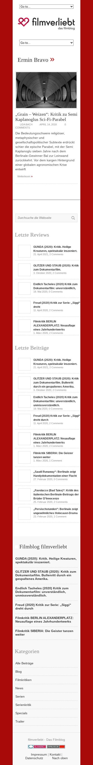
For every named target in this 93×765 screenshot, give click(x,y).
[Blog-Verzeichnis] (37, 747)
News (19, 688)
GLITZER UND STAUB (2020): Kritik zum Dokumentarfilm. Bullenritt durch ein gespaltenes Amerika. (56, 382)
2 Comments (56, 254)
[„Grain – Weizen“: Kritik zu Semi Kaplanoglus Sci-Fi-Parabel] (46, 110)
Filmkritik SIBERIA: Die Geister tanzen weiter (44, 632)
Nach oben (60, 758)
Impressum (39, 754)
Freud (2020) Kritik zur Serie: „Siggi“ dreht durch (43, 606)
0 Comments (56, 291)
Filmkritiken (23, 680)
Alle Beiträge (24, 663)
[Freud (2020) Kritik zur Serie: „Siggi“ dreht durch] (24, 312)
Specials (21, 713)
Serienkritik (23, 705)
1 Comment (55, 460)
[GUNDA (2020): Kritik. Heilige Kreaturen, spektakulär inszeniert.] (24, 256)
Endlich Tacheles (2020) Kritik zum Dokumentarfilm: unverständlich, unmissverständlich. (55, 401)
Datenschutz (34, 758)
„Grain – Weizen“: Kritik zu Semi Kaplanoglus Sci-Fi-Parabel (46, 117)
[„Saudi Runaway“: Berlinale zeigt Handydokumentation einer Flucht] (24, 481)
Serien (20, 696)
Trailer (19, 721)
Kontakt (55, 754)
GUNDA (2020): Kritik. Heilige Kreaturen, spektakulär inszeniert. (46, 560)
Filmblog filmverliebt (43, 547)
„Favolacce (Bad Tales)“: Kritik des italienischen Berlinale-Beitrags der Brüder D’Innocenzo (56, 494)
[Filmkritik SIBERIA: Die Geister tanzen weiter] (24, 462)
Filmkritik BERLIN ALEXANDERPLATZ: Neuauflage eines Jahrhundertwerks (54, 325)
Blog (18, 671)
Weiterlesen (25, 176)
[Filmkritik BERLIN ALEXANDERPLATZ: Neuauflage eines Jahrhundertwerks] (24, 331)
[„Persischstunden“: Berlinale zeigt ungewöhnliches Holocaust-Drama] (24, 518)
